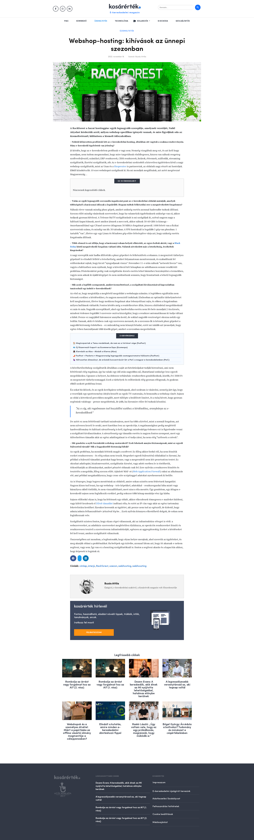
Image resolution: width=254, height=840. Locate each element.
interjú (91, 566)
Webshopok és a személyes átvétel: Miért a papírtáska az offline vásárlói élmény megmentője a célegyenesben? (77, 731)
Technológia (121, 21)
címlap (83, 566)
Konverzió (81, 21)
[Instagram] (62, 8)
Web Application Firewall (146, 471)
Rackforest (102, 566)
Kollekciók (142, 21)
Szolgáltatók (183, 21)
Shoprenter (120, 166)
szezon (113, 566)
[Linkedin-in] (69, 8)
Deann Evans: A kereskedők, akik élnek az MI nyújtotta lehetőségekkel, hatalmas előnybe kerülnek (143, 689)
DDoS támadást (104, 503)
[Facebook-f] (55, 8)
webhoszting (139, 566)
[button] (73, 558)
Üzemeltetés (100, 21)
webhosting (124, 566)
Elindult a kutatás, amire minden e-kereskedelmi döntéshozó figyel (110, 728)
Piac (66, 21)
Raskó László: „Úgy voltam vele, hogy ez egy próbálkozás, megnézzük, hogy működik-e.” (143, 729)
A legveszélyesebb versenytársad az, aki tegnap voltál (177, 684)
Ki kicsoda (163, 21)
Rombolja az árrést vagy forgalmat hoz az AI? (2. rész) (77, 684)
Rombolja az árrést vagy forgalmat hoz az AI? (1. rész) (110, 684)
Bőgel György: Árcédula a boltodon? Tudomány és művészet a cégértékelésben (177, 728)
